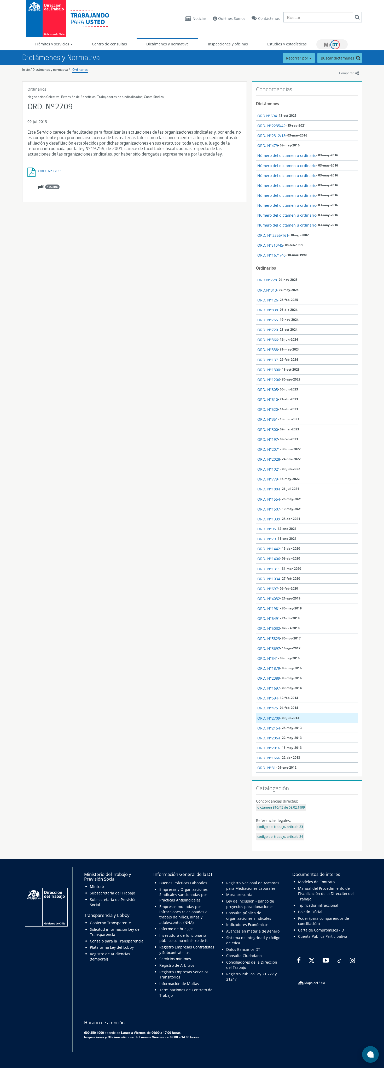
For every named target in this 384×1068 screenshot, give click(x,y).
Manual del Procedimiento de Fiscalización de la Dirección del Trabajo (326, 893)
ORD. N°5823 (268, 638)
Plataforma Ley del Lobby (112, 947)
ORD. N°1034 (268, 578)
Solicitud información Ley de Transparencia (114, 932)
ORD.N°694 (267, 115)
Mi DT (332, 44)
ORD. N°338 (267, 349)
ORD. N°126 (267, 300)
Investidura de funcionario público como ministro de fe (183, 938)
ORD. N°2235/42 (271, 125)
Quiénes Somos (231, 18)
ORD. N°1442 (268, 548)
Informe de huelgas (176, 928)
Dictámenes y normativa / (51, 69)
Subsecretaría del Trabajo (112, 893)
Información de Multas (179, 983)
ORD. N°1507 (268, 509)
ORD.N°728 (267, 279)
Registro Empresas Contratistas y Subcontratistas (186, 950)
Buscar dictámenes (338, 58)
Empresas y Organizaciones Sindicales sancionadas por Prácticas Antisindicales (183, 895)
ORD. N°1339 (268, 519)
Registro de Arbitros (176, 965)
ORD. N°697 (267, 588)
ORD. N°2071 (268, 449)
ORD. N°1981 (268, 608)
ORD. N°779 (267, 479)
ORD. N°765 (267, 319)
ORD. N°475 (267, 707)
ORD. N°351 (267, 419)
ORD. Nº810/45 (270, 245)
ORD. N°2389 (268, 678)
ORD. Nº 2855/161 (272, 235)
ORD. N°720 (267, 329)
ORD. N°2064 (268, 737)
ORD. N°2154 (268, 728)
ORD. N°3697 (268, 648)
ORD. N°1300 (268, 369)
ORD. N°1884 (268, 488)
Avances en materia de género (253, 931)
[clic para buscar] (357, 17)
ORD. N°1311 (268, 568)
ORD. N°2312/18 (271, 135)
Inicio (26, 69)
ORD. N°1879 (268, 668)
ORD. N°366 (267, 339)
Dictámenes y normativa (167, 43)
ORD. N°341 (267, 658)
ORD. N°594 (267, 698)
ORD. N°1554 (268, 499)
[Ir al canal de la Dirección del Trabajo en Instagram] (351, 960)
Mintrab (97, 886)
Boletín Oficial (310, 911)
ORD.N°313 (267, 290)
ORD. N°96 (266, 528)
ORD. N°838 (267, 309)
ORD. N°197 (267, 439)
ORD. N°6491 (268, 618)
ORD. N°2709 (49, 170)
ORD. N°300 (267, 429)
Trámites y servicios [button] (52, 43)
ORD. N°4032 (268, 598)
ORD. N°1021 (268, 469)
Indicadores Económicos (247, 924)
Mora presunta (239, 894)
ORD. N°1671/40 (271, 255)
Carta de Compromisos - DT (322, 930)
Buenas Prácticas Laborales (183, 882)
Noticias (200, 18)
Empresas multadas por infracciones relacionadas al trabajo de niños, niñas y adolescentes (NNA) (183, 914)
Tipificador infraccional (318, 905)
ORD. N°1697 (268, 688)
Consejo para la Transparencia (116, 941)
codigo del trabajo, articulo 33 (280, 826)
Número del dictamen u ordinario (286, 155)
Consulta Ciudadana (244, 955)
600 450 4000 (94, 1032)
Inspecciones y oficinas (228, 43)
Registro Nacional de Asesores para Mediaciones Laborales (252, 885)
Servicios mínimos (175, 958)
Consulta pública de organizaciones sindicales (248, 915)
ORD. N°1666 (268, 757)
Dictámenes (267, 103)
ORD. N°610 (267, 399)
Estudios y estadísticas (287, 43)
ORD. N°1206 (268, 379)
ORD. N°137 (267, 359)
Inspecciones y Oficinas (102, 1037)
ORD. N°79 (266, 538)
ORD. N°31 (266, 767)
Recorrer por (297, 58)
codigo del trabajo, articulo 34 (280, 836)
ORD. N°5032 (268, 628)
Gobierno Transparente (110, 922)
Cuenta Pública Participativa (322, 936)
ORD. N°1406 (268, 558)
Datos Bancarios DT (243, 949)
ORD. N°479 (267, 145)
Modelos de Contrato (316, 881)
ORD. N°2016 (268, 747)
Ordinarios (80, 69)
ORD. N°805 (267, 389)
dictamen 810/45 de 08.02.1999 (281, 807)
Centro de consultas (109, 43)
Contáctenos (269, 18)
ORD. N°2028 (268, 459)
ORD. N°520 (267, 409)
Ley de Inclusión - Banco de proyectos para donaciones (250, 904)
